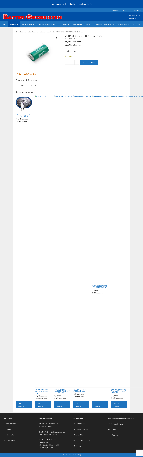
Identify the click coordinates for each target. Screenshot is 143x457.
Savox (88, 24)
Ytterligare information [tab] (26, 74)
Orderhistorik (11, 440)
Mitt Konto (136, 10)
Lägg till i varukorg (89, 62)
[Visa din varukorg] (133, 24)
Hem (4, 24)
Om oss (125, 10)
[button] (57, 38)
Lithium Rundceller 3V (47, 32)
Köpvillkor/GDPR (81, 429)
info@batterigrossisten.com (54, 432)
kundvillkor (79, 435)
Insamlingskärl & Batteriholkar (104, 24)
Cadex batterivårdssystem (46, 24)
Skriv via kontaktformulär (48, 434)
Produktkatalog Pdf (82, 440)
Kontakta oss (115, 10)
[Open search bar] (139, 24)
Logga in (9, 429)
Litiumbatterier (33, 32)
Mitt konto (10, 435)
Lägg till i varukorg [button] (21, 404)
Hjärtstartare (77, 24)
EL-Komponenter (123, 24)
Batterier (13, 24)
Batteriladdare (27, 24)
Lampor (64, 24)
